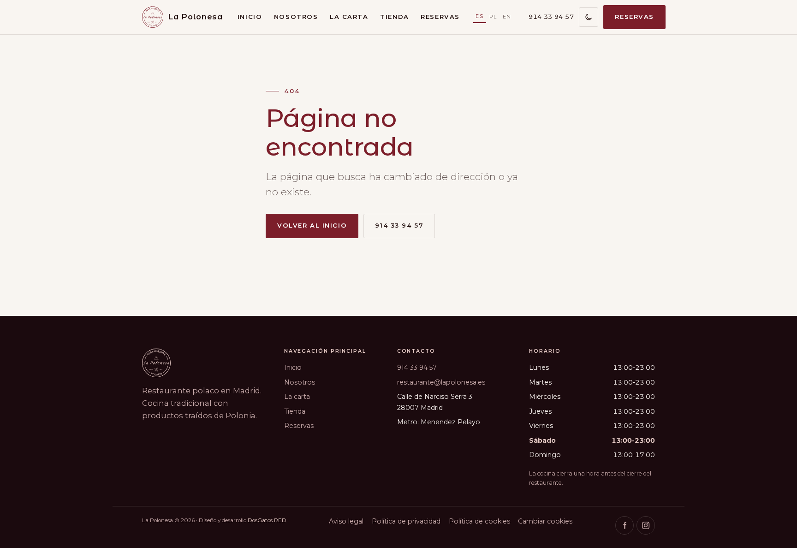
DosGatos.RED (267, 520)
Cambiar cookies (545, 521)
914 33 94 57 (551, 16)
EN (507, 16)
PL (493, 16)
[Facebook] (624, 525)
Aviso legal (346, 521)
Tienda (394, 16)
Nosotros (296, 16)
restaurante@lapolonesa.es (441, 382)
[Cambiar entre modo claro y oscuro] (588, 17)
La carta (349, 16)
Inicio (250, 16)
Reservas (440, 16)
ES (479, 16)
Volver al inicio (312, 225)
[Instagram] (645, 525)
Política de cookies (479, 521)
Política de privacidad (406, 521)
